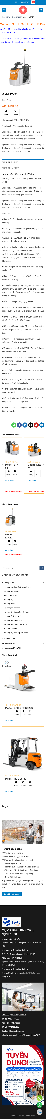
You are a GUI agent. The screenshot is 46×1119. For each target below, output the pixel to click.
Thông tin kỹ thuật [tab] (10, 168)
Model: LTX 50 (11, 466)
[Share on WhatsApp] (13, 425)
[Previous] (3, 464)
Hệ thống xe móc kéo (12, 608)
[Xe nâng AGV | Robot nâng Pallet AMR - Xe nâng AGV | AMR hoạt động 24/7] (23, 10)
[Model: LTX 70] (34, 448)
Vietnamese (33, 2)
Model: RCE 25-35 (15, 778)
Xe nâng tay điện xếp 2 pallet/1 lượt (17, 587)
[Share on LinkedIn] (41, 425)
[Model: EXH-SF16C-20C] (23, 679)
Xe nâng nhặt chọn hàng (13, 620)
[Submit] (42, 568)
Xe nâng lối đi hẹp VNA (12, 616)
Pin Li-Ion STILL (8, 638)
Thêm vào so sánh (13, 492)
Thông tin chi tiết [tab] (10, 162)
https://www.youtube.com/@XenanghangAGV (21, 1035)
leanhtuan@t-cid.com (14, 1031)
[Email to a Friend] (30, 425)
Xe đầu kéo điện (10, 595)
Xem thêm (9, 481)
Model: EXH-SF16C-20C (19, 708)
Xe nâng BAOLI (8, 643)
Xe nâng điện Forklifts (12, 591)
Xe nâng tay (8, 600)
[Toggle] (43, 582)
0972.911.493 (13, 1027)
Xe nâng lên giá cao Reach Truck (16, 612)
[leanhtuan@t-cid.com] (16, 2)
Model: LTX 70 (34, 466)
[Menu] (4, 10)
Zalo (8, 1023)
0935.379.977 (13, 1019)
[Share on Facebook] (19, 425)
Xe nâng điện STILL (11, 604)
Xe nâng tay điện (10, 628)
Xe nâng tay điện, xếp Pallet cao (16, 633)
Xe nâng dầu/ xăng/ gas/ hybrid (15, 624)
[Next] (43, 464)
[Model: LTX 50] (12, 448)
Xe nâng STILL (8, 583)
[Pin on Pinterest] (36, 425)
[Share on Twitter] (24, 425)
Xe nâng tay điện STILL (11, 648)
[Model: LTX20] (12, 517)
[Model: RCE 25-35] (23, 750)
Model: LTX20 (9, 536)
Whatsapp (16, 1023)
